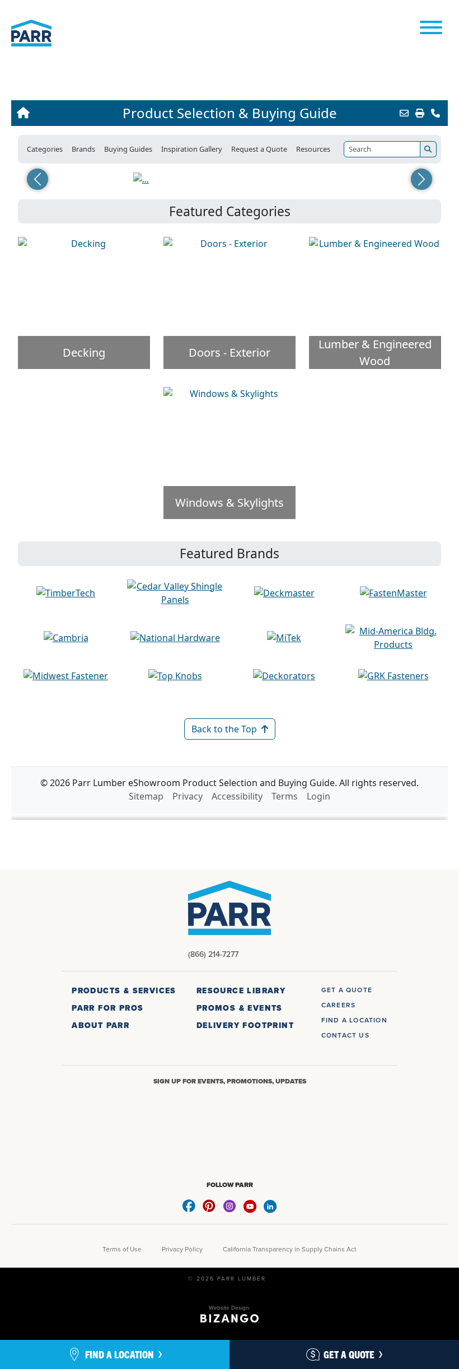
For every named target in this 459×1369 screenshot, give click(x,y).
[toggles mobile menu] (431, 28)
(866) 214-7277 (213, 954)
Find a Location (119, 1354)
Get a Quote (349, 1354)
